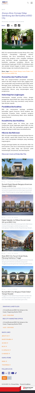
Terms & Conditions (25, 384)
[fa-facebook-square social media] (3, 373)
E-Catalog (5, 350)
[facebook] (8, 25)
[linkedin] (15, 25)
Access (4, 343)
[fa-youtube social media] (12, 373)
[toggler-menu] (31, 2)
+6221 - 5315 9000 (8, 327)
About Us (5, 336)
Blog (3, 346)
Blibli (3, 361)
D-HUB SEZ (5, 353)
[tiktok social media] (6, 373)
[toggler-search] (28, 2)
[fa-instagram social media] (9, 373)
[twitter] (11, 25)
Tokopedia (5, 365)
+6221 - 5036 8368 (8, 315)
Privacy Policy (15, 384)
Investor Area (6, 339)
